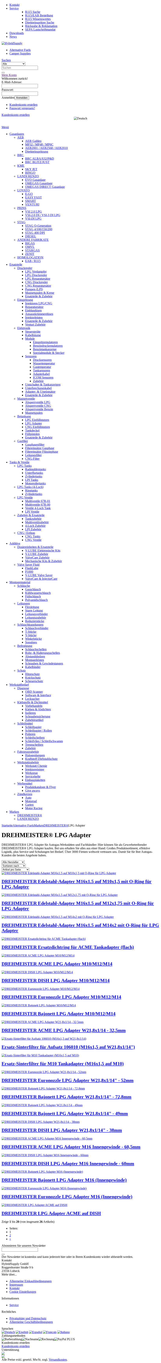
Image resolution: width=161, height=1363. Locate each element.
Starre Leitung (34, 610)
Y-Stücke (31, 635)
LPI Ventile (32, 511)
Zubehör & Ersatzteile (31, 515)
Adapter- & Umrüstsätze (40, 391)
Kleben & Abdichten (38, 709)
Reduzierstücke (34, 621)
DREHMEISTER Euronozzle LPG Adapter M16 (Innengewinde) (67, 1196)
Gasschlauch (33, 589)
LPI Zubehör (33, 529)
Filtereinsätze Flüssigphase (41, 451)
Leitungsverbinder (36, 614)
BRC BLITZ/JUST (37, 162)
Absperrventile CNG (38, 405)
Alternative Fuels (20, 50)
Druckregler (24, 268)
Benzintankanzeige (45, 349)
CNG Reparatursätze (38, 285)
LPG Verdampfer (36, 271)
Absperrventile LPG (37, 402)
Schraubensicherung (37, 716)
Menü (5, 127)
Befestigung (24, 645)
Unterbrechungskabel (38, 388)
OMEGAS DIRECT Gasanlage (45, 186)
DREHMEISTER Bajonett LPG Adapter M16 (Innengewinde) (64, 1180)
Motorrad (31, 801)
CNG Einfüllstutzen (37, 427)
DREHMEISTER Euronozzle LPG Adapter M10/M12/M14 (61, 997)
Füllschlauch (33, 596)
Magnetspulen (34, 412)
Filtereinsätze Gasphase (39, 448)
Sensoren (31, 356)
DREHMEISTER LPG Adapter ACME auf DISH (51, 1213)
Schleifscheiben (35, 737)
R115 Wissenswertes (38, 19)
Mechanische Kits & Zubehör (43, 561)
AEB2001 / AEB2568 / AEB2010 (46, 148)
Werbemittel (24, 783)
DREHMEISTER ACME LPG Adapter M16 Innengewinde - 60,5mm (71, 1146)
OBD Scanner (34, 691)
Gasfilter (22, 441)
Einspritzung (25, 299)
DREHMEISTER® (29, 815)
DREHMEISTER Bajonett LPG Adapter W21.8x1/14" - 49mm (65, 1113)
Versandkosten (58, 1359)
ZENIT (29, 254)
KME (20, 165)
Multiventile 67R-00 (37, 504)
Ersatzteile (15, 264)
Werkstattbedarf (19, 684)
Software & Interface (38, 695)
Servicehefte (32, 776)
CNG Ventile (33, 540)
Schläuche (23, 585)
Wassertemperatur (44, 363)
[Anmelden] (3, 1254)
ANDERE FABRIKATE (33, 239)
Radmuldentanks (35, 469)
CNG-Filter (32, 458)
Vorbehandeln (33, 705)
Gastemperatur (42, 367)
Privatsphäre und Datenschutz (27, 1318)
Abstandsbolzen (35, 656)
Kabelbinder (32, 667)
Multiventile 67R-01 (37, 501)
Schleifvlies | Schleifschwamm (44, 741)
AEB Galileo (33, 141)
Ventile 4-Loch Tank (38, 508)
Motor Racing (33, 808)
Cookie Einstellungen (22, 1291)
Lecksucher (32, 698)
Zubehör (38, 381)
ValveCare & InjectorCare (41, 578)
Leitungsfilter (33, 455)
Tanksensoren (41, 370)
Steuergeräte (32, 331)
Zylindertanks (33, 476)
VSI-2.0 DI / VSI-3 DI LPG (42, 215)
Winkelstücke (33, 638)
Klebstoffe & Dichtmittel (32, 702)
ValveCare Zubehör (37, 557)
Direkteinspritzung (36, 151)
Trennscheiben (34, 744)
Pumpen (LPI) (34, 289)
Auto (28, 797)
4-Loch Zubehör (35, 525)
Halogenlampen (35, 755)
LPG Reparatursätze (37, 278)
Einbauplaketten (35, 780)
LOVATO (23, 190)
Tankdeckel (32, 430)
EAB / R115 (33, 261)
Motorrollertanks (35, 483)
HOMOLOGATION (30, 257)
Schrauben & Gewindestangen (44, 663)
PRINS (21, 208)
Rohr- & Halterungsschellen (42, 653)
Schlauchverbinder (36, 628)
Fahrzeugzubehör (28, 751)
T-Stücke (30, 631)
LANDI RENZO (28, 176)
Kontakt (14, 4)
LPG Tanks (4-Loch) (30, 487)
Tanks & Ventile (19, 462)
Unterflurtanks (34, 472)
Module (30, 338)
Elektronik (23, 328)
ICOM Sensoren (43, 377)
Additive (14, 543)
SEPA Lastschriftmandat (40, 29)
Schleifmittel (25, 723)
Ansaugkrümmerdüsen (39, 314)
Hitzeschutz (32, 674)
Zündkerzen (24, 794)
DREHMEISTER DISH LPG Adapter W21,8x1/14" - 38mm (62, 1130)
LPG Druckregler (36, 275)
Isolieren (30, 713)
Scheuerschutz (34, 681)
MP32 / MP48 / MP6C (39, 144)
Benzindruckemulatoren (48, 345)
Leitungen (23, 603)
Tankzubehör (33, 518)
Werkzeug (31, 773)
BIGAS (30, 243)
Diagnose (23, 688)
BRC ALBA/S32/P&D (39, 158)
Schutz (21, 670)
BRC (20, 155)
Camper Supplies (20, 53)
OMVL (30, 247)
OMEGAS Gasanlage (38, 183)
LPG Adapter (33, 423)
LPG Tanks (24, 465)
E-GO (29, 194)
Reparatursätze (34, 307)
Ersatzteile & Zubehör (38, 296)
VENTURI (32, 204)
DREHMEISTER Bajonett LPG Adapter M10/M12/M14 (58, 1013)
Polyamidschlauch (36, 600)
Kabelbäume (33, 335)
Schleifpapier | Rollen (38, 730)
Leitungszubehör (35, 617)
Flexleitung (32, 607)
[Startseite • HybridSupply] (12, 43)
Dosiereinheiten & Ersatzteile (35, 547)
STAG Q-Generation (38, 225)
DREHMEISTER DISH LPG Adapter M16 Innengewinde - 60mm (68, 1163)
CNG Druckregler (36, 282)
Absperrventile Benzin (39, 409)
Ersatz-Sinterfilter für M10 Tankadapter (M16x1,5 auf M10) (63, 1063)
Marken (14, 811)
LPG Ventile (25, 497)
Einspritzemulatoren (45, 342)
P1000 (29, 571)
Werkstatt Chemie (36, 766)
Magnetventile (26, 398)
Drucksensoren (42, 359)
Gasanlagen (16, 134)
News (13, 36)
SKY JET (31, 169)
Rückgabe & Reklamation (41, 26)
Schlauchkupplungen (30, 624)
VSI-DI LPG (33, 218)
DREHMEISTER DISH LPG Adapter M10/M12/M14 (56, 980)
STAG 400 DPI (35, 232)
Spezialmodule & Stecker (48, 352)
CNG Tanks (32, 536)
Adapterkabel (41, 374)
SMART (30, 201)
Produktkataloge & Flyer (40, 787)
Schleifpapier (33, 727)
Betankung (24, 416)
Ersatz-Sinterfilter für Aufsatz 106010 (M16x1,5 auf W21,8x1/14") (68, 1047)
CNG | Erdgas (26, 532)
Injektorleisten (34, 317)
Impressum (16, 1284)
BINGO (30, 172)
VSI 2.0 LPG (33, 211)
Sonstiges (31, 642)
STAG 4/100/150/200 (38, 229)
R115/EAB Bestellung (39, 15)
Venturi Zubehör (35, 324)
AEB (20, 137)
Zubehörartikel (34, 720)
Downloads (16, 33)
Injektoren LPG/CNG (38, 303)
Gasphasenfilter (34, 444)
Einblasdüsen (33, 310)
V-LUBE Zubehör (36, 554)
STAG (21, 222)
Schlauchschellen (36, 649)
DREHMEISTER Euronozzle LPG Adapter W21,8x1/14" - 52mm (68, 1080)
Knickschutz (33, 677)
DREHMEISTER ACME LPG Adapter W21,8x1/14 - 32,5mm (64, 1030)
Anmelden (21, 97)
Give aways (32, 790)
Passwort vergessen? (22, 108)
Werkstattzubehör (28, 762)
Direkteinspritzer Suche (39, 22)
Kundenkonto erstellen (23, 104)
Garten (29, 804)
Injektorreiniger (34, 769)
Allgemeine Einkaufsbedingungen (30, 1281)
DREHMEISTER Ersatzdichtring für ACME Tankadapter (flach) (68, 947)
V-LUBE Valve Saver (38, 575)
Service (14, 8)
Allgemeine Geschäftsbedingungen (31, 1322)
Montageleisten (34, 660)
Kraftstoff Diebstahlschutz (41, 758)
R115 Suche (32, 12)
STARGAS (32, 250)
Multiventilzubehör (37, 522)
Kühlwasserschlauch (38, 593)
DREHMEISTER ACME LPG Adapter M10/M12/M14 (57, 963)
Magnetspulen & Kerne (39, 292)
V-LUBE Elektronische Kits (42, 550)
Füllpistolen (32, 434)
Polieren (30, 734)
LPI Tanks (31, 480)
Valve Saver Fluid (28, 564)
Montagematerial (19, 582)
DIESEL (30, 236)
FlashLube (31, 568)
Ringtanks (31, 490)
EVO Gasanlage (35, 179)
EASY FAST (33, 197)
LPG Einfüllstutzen (37, 420)
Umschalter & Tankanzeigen (42, 384)
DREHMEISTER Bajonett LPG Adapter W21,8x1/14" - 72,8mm (66, 1096)
